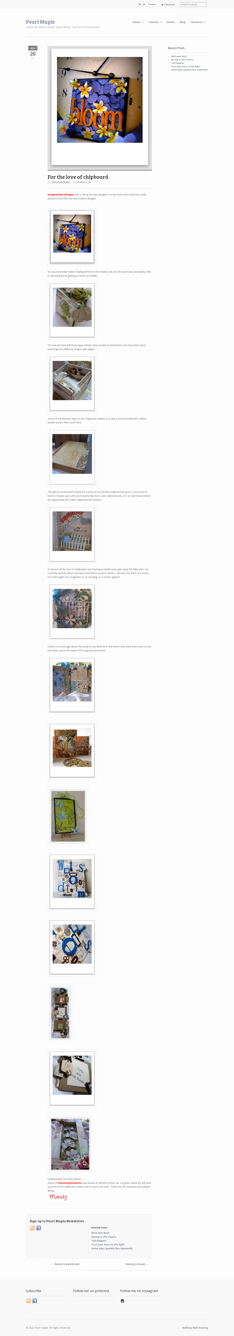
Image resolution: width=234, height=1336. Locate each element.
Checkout (169, 4)
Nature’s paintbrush (65, 1264)
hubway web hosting (195, 1327)
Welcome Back (179, 56)
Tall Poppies (177, 63)
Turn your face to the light (185, 66)
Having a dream (137, 1264)
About (136, 22)
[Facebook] (38, 1228)
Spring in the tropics (182, 59)
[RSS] (32, 1228)
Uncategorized (61, 182)
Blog (182, 22)
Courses (154, 22)
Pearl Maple (40, 21)
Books (171, 22)
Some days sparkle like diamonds (189, 69)
